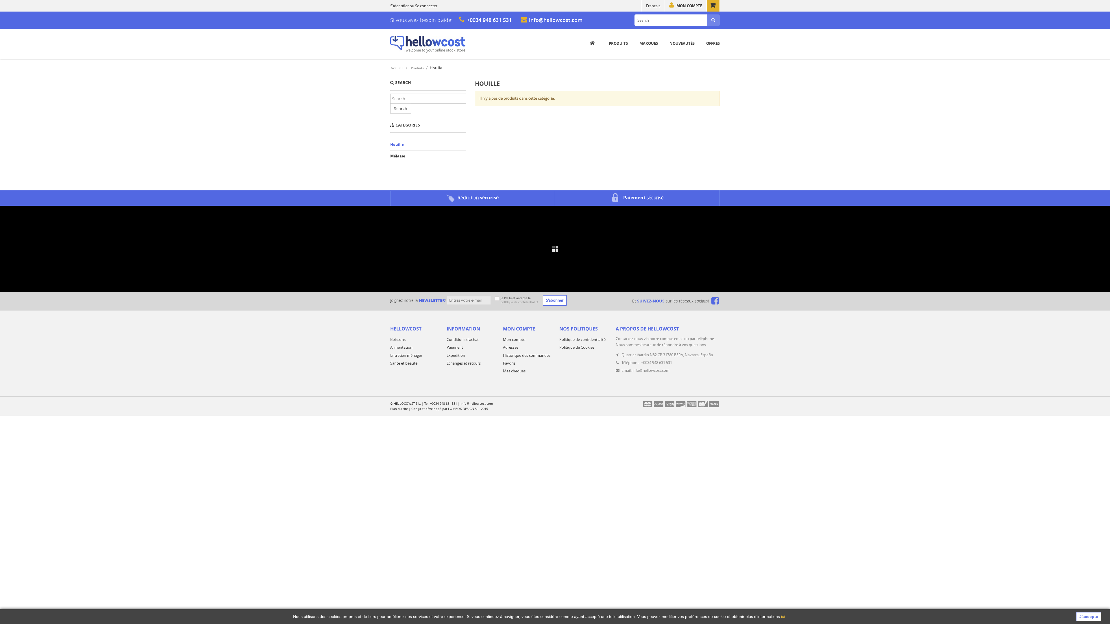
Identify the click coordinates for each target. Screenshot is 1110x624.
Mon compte (689, 5)
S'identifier (399, 5)
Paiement (455, 347)
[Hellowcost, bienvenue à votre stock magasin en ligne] (427, 44)
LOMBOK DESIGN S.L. (464, 408)
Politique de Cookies (576, 347)
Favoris (509, 363)
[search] (713, 20)
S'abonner (554, 300)
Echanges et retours (464, 363)
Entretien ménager (406, 355)
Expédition (456, 355)
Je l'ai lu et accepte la (520, 300)
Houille (397, 144)
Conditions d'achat (463, 339)
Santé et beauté (403, 363)
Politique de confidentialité (582, 339)
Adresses (510, 347)
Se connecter (426, 5)
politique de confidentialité (520, 302)
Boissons (398, 339)
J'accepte (1088, 616)
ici (783, 616)
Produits (417, 68)
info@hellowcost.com (555, 19)
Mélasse (397, 156)
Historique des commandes (526, 355)
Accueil (397, 68)
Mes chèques (514, 371)
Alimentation (401, 347)
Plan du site (399, 408)
